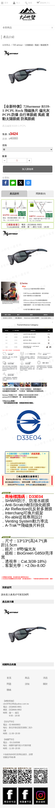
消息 (45, 677)
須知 (27, 684)
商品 (27, 677)
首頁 (9, 677)
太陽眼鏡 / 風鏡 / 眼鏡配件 (37, 45)
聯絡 (9, 690)
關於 (45, 684)
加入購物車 (27, 169)
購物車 (45, 3)
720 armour (18, 45)
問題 (9, 684)
